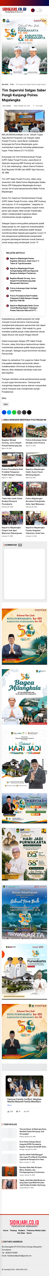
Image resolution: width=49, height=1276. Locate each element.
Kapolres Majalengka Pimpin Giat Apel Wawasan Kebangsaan (12, 530)
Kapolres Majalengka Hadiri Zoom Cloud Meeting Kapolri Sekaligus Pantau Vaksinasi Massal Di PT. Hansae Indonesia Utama (24, 308)
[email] (24, 412)
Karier (29, 1233)
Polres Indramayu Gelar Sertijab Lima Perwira (23, 289)
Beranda (5, 84)
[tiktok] (18, 2)
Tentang (13, 1230)
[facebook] (3, 2)
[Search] (46, 3)
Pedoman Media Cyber (36, 1230)
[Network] (33, 10)
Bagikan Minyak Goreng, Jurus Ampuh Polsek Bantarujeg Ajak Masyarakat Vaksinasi (23, 280)
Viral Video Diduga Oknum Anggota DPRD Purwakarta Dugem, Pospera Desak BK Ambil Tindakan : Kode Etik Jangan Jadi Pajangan (33, 1144)
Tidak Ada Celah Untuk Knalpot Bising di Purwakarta (12, 501)
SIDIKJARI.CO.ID (21, 1269)
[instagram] (10, 2)
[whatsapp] (14, 412)
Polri (12, 84)
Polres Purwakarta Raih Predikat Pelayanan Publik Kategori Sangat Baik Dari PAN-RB (24, 298)
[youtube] (14, 2)
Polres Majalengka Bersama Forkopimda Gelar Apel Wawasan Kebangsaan (35, 501)
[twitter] (7, 2)
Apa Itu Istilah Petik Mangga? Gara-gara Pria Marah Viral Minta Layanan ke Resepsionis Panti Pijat (33, 1157)
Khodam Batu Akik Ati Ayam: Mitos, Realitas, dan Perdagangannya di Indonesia (31, 1169)
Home (5, 1230)
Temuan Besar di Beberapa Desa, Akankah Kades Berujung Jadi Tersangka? (32, 1131)
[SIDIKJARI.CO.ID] (14, 12)
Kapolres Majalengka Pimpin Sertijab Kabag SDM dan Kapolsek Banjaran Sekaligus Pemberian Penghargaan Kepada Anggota (24, 271)
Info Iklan (21, 1233)
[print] (19, 412)
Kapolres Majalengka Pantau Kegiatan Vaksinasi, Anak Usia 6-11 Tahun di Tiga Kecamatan (24, 260)
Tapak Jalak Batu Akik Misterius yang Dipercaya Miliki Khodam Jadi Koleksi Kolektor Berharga (32, 1182)
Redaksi (21, 1230)
